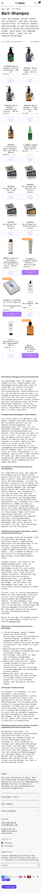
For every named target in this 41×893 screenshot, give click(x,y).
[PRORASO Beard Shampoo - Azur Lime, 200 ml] (30, 54)
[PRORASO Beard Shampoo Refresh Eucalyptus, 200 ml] (10, 54)
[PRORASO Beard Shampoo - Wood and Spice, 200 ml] (30, 93)
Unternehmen (8, 811)
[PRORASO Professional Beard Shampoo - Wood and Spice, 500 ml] (10, 133)
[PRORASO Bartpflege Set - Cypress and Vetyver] (30, 172)
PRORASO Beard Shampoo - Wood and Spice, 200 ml (30, 108)
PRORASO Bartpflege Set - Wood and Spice (30, 224)
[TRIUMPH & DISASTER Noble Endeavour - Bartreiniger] (30, 246)
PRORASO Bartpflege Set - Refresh (11, 224)
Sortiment (7, 803)
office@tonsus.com (9, 825)
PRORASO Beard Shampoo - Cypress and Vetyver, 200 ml (10, 108)
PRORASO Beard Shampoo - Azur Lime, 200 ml (30, 70)
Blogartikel (14, 621)
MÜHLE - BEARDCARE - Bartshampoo (30, 347)
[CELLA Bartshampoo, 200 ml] (30, 286)
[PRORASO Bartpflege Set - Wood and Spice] (30, 210)
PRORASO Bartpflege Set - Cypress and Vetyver (30, 187)
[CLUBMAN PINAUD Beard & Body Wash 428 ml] (30, 133)
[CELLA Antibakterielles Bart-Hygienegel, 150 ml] (10, 328)
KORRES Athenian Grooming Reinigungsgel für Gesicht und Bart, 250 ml (10, 262)
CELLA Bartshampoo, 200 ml (30, 303)
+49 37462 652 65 (8, 823)
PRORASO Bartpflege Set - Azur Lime (11, 188)
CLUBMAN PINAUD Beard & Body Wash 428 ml (30, 147)
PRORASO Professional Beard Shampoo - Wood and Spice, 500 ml (10, 148)
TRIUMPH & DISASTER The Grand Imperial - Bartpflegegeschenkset (12, 304)
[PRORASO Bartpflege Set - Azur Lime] (10, 172)
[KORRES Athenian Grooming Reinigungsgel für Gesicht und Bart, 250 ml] (10, 246)
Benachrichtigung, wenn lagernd (30, 272)
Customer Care (10, 796)
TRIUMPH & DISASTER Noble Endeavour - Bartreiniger (30, 261)
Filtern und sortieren (13, 41)
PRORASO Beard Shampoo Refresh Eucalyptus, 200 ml (10, 69)
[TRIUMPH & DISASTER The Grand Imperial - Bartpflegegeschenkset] (11, 287)
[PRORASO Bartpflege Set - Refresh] (10, 210)
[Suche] (35, 3)
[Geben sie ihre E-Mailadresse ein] (38, 865)
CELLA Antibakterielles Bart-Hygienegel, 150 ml (11, 342)
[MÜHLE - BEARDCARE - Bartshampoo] (30, 328)
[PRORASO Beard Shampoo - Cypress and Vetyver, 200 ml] (10, 93)
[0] (38, 3)
